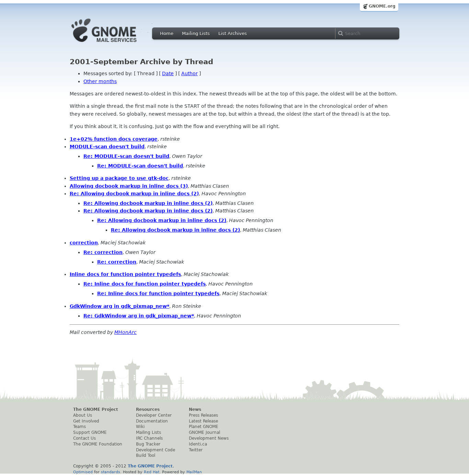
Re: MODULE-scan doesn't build (126, 156)
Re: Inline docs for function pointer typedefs (144, 284)
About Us (82, 415)
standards (110, 472)
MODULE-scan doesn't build (107, 146)
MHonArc (125, 332)
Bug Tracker (148, 444)
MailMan (194, 472)
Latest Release (203, 421)
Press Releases (203, 415)
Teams (79, 426)
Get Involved (86, 421)
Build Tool (145, 455)
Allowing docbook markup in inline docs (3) (129, 186)
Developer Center (154, 415)
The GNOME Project (95, 409)
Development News (209, 438)
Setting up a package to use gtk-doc (119, 178)
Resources (148, 409)
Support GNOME (90, 432)
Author (189, 73)
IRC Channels (149, 438)
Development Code (155, 450)
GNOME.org (382, 6)
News (195, 409)
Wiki (140, 426)
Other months (100, 81)
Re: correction (103, 252)
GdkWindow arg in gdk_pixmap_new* (119, 306)
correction (84, 242)
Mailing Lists (196, 33)
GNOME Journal (204, 432)
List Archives (232, 33)
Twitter (196, 450)
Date (168, 73)
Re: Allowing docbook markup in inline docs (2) (134, 193)
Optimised (83, 472)
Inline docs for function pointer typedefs (125, 274)
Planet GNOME (203, 426)
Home (166, 33)
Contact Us (84, 438)
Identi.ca (198, 444)
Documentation (152, 421)
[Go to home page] (114, 44)
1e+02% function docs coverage (114, 139)
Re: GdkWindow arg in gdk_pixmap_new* (138, 315)
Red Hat (151, 472)
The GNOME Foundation (97, 444)
